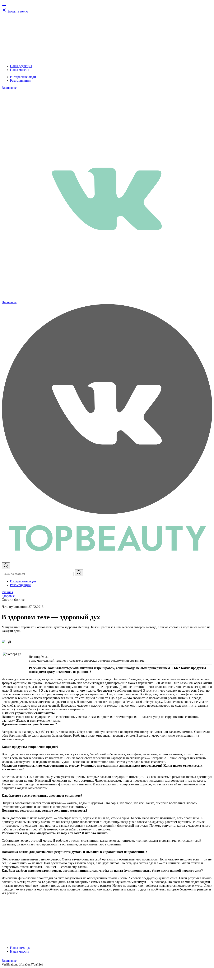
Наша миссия (19, 69)
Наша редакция (21, 66)
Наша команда (20, 947)
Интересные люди (23, 77)
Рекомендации (20, 80)
